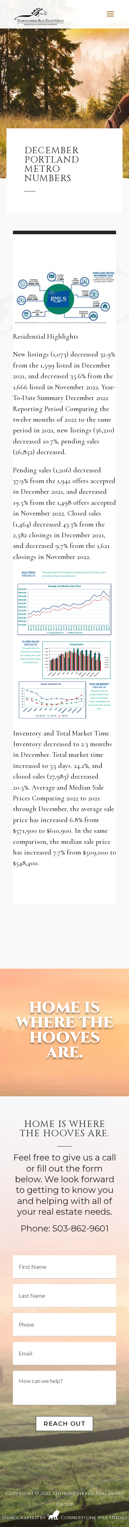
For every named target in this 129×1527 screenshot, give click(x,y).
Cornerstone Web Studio (94, 1515)
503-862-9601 (80, 1228)
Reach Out (64, 1423)
